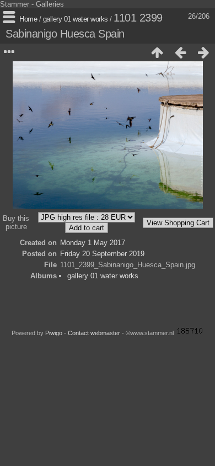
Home (28, 19)
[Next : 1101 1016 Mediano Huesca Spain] (203, 52)
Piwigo (53, 333)
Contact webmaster (94, 333)
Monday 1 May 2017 (92, 243)
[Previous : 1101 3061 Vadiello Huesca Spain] (180, 52)
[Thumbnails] (157, 52)
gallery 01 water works (75, 19)
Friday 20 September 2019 (102, 254)
